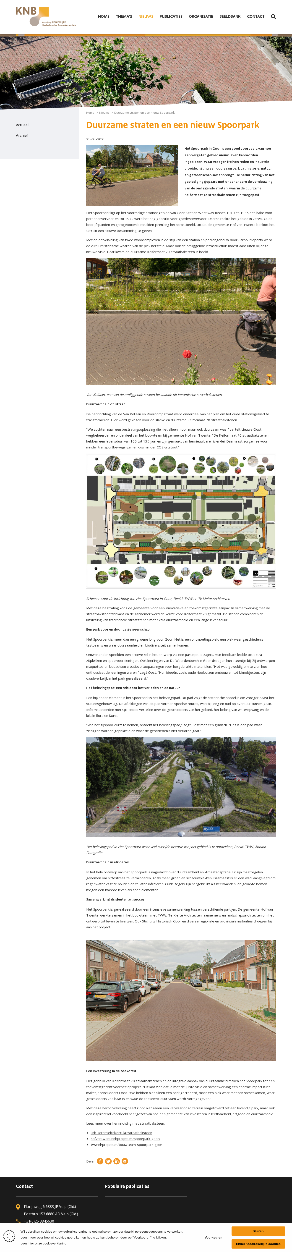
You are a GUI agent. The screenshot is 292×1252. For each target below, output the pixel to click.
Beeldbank (230, 17)
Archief (22, 135)
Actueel (22, 124)
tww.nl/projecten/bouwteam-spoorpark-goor (126, 1144)
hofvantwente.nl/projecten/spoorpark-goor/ (125, 1138)
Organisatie (201, 17)
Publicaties (171, 17)
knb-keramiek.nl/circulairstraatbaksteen (121, 1132)
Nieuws (145, 17)
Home (104, 17)
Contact (256, 17)
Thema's (124, 17)
